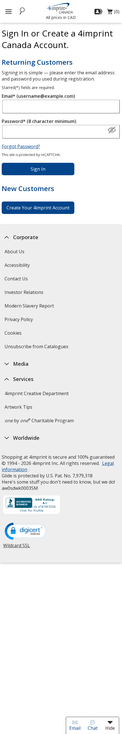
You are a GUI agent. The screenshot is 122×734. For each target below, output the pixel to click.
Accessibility (17, 265)
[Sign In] (99, 11)
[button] (112, 130)
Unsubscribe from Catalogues (37, 348)
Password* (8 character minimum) (39, 121)
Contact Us (16, 279)
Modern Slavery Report (30, 308)
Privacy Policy (19, 321)
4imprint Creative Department (37, 393)
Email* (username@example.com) (38, 96)
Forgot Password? (21, 146)
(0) (113, 13)
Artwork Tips (18, 407)
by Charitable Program (39, 420)
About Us (14, 251)
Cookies (14, 335)
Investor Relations (25, 294)
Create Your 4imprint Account (38, 208)
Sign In (38, 169)
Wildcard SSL (16, 547)
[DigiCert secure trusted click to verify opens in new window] (26, 531)
